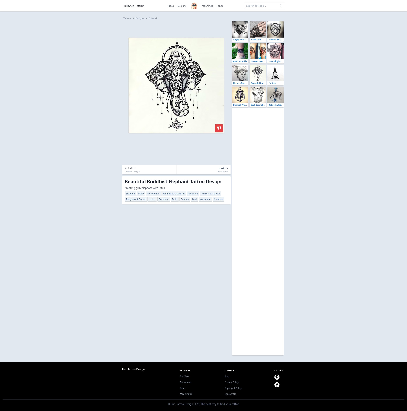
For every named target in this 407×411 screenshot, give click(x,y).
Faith (174, 199)
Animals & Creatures (174, 193)
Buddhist (164, 199)
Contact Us (230, 393)
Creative (218, 199)
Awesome (205, 199)
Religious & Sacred (136, 199)
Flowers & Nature (210, 193)
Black (141, 193)
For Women (153, 193)
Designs (182, 5)
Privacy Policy (231, 382)
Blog (226, 376)
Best (194, 199)
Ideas (171, 5)
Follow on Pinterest (134, 5)
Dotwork (152, 18)
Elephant (193, 193)
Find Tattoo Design (133, 369)
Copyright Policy (233, 388)
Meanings (207, 5)
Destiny (185, 199)
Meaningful (186, 393)
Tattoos (127, 18)
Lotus (152, 199)
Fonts (220, 5)
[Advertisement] (177, 28)
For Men (184, 376)
